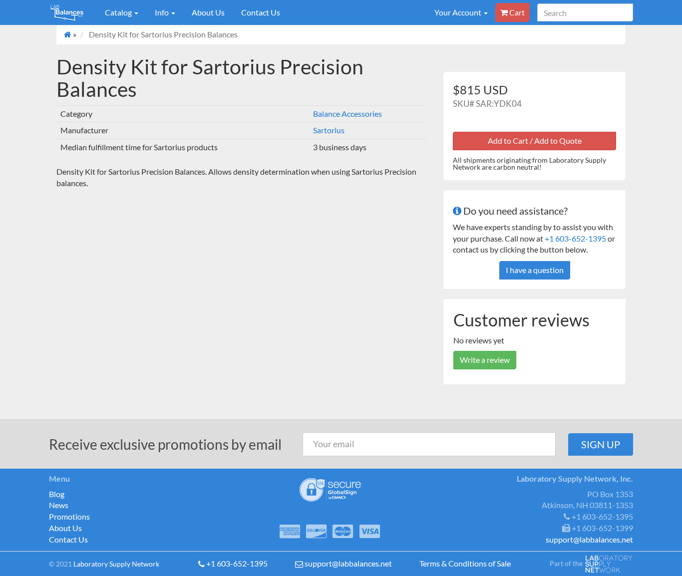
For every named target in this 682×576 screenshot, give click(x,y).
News (58, 505)
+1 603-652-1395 (575, 238)
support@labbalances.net (348, 563)
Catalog (119, 12)
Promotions (69, 516)
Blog (56, 494)
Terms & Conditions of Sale (465, 563)
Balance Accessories (347, 113)
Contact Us (260, 12)
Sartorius (328, 130)
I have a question (535, 270)
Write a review (485, 359)
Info (162, 12)
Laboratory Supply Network (116, 564)
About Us (208, 12)
